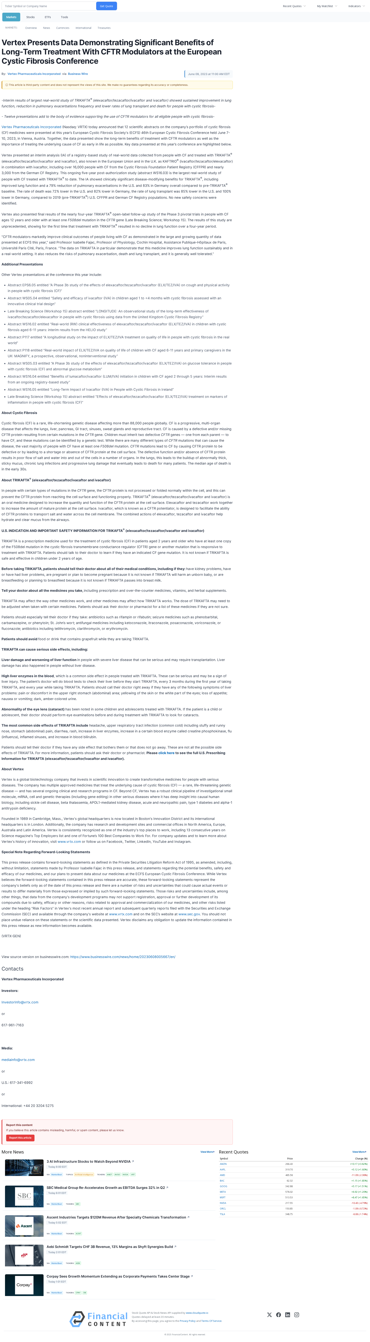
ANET (109, 1174)
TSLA (222, 1214)
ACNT (78, 1234)
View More (207, 1151)
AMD (222, 1175)
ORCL (223, 1208)
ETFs (48, 17)
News (46, 28)
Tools (64, 17)
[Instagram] (297, 1319)
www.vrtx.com (69, 842)
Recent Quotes (292, 6)
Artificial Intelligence (84, 1174)
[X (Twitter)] (269, 1319)
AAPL (222, 1169)
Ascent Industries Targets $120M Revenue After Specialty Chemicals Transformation (118, 1217)
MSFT (222, 1197)
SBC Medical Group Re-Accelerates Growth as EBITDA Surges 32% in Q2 (108, 1188)
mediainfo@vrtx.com (18, 1060)
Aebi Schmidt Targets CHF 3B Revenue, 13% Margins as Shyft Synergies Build (112, 1247)
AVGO (117, 1174)
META (223, 1191)
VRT (133, 1174)
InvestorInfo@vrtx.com (20, 1002)
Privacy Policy (188, 1321)
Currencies (62, 28)
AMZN (223, 1164)
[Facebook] (279, 1319)
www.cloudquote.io (197, 1312)
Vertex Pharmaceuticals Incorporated (31, 127)
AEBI (78, 1263)
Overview (31, 28)
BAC (222, 1180)
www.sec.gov (189, 914)
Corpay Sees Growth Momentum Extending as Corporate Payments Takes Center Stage (120, 1276)
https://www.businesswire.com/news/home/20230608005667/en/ (122, 957)
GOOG (223, 1186)
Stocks (30, 17)
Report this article (20, 1137)
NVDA (125, 1174)
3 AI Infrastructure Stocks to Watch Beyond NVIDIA (90, 1161)
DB (84, 1293)
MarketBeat (56, 1174)
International (83, 28)
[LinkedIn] (288, 1319)
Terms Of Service (211, 1321)
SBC (77, 1204)
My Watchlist (325, 6)
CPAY (78, 1293)
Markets (11, 17)
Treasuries (104, 28)
